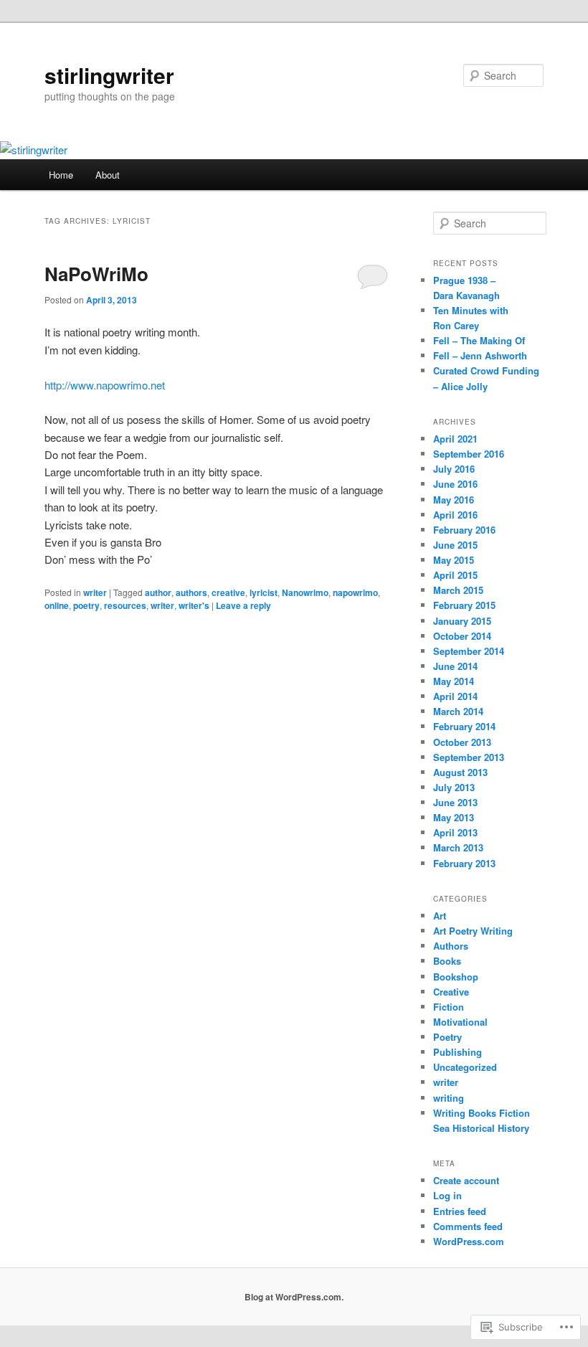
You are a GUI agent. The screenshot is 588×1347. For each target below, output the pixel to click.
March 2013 (458, 847)
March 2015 (458, 590)
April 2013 (455, 832)
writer (95, 592)
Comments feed (468, 1226)
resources (125, 605)
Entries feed (459, 1211)
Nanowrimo (305, 592)
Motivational (460, 1022)
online (56, 605)
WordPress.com (468, 1241)
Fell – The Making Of (479, 340)
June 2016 (455, 484)
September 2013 (468, 757)
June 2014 (455, 666)
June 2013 (455, 802)
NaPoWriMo (96, 273)
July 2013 (454, 787)
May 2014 (453, 681)
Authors (450, 946)
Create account (466, 1180)
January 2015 (462, 621)
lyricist (264, 592)
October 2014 (462, 636)
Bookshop (455, 976)
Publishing (457, 1052)
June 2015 (455, 545)
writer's (194, 605)
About (107, 174)
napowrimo (355, 592)
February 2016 (464, 530)
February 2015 (464, 605)
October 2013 (462, 742)
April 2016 (455, 514)
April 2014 (455, 696)
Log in (447, 1195)
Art (439, 915)
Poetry (447, 1037)
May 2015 (453, 560)
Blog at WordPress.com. (294, 1296)
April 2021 (455, 438)
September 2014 (468, 651)
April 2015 (455, 575)
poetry (86, 605)
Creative (451, 991)
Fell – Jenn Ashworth (480, 355)
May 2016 (453, 499)
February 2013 (464, 863)
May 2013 (453, 817)
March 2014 (458, 711)
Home (61, 174)
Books (447, 961)
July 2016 (454, 469)
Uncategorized (465, 1067)
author (158, 592)
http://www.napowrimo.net (104, 384)
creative (228, 592)
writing (448, 1098)
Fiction (448, 1006)
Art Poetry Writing (473, 930)
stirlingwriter (109, 75)
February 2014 (464, 726)
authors (191, 592)
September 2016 (468, 453)
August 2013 (460, 772)
